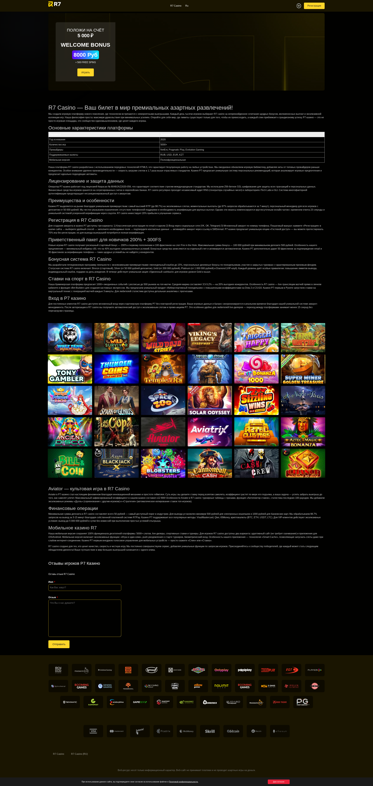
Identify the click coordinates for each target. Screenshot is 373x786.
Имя (50, 582)
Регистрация (314, 6)
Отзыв (52, 597)
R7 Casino (175, 6)
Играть (85, 72)
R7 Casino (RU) (79, 754)
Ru (186, 6)
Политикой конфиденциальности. (183, 782)
